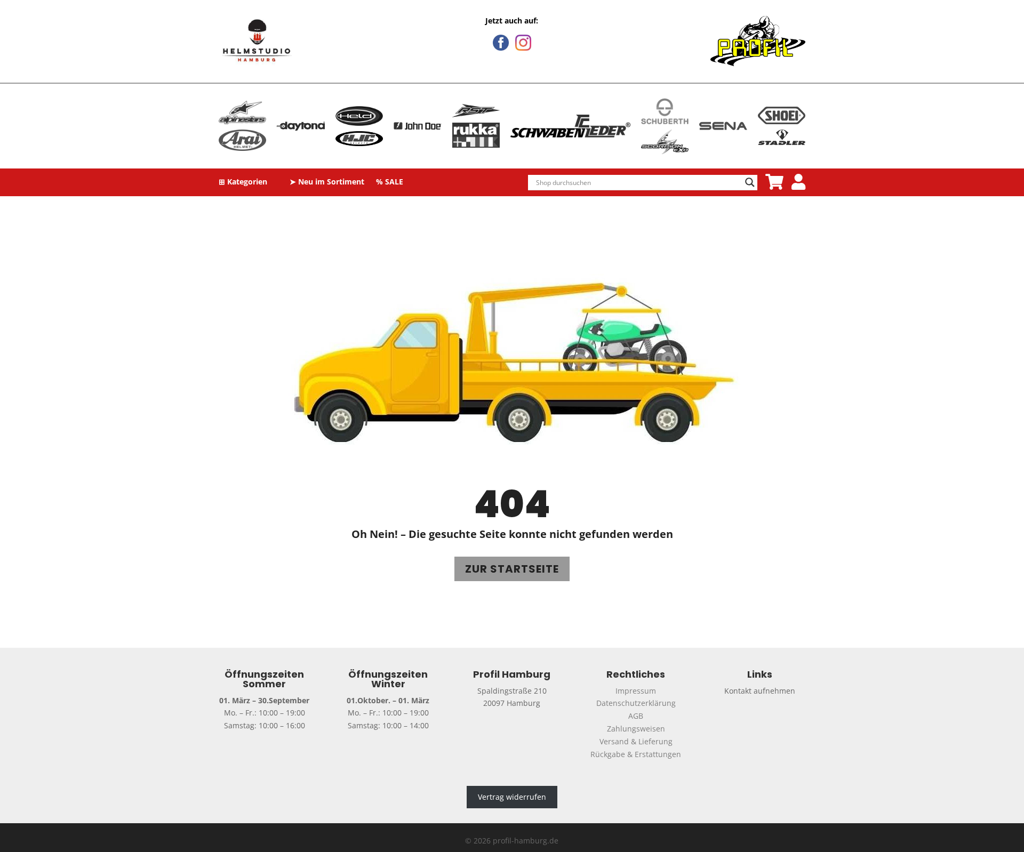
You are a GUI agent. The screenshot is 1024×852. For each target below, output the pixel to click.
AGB (635, 716)
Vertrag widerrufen (512, 797)
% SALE (389, 182)
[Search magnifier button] (749, 182)
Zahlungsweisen (636, 729)
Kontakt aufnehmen (759, 691)
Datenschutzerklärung (636, 703)
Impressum (635, 691)
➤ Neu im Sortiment (327, 182)
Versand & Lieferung (636, 741)
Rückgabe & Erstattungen (635, 754)
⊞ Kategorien (243, 182)
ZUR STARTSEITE (512, 568)
